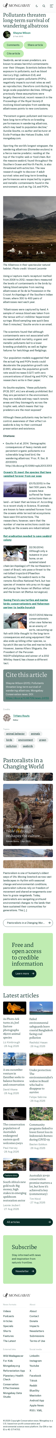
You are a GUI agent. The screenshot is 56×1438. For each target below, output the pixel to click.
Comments (13, 45)
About (33, 1311)
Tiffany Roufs (21, 715)
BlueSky (34, 1390)
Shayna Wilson (21, 32)
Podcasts (8, 1316)
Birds (9, 739)
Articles (7, 1321)
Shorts (7, 1331)
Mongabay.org (11, 1365)
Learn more (22, 973)
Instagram (36, 1360)
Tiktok (33, 1380)
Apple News (37, 1405)
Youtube (34, 1365)
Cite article (13, 53)
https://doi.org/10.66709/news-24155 (27, 698)
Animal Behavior (15, 733)
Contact (34, 1316)
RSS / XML (36, 1410)
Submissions (37, 1336)
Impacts (34, 1326)
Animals (35, 733)
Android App (37, 1400)
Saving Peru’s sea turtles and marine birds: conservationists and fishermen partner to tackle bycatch (26, 604)
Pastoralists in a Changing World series (30, 922)
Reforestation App (14, 1370)
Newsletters (37, 1331)
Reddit (33, 1385)
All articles (13, 1222)
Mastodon (35, 1395)
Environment (25, 739)
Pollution (11, 746)
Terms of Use (37, 1341)
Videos (7, 1311)
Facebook (35, 1375)
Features (8, 1336)
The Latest (9, 1341)
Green (42, 739)
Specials (8, 1326)
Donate (34, 1321)
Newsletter (22, 1271)
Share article (35, 45)
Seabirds (28, 746)
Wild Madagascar (13, 1355)
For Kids (8, 1360)
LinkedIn (34, 1355)
